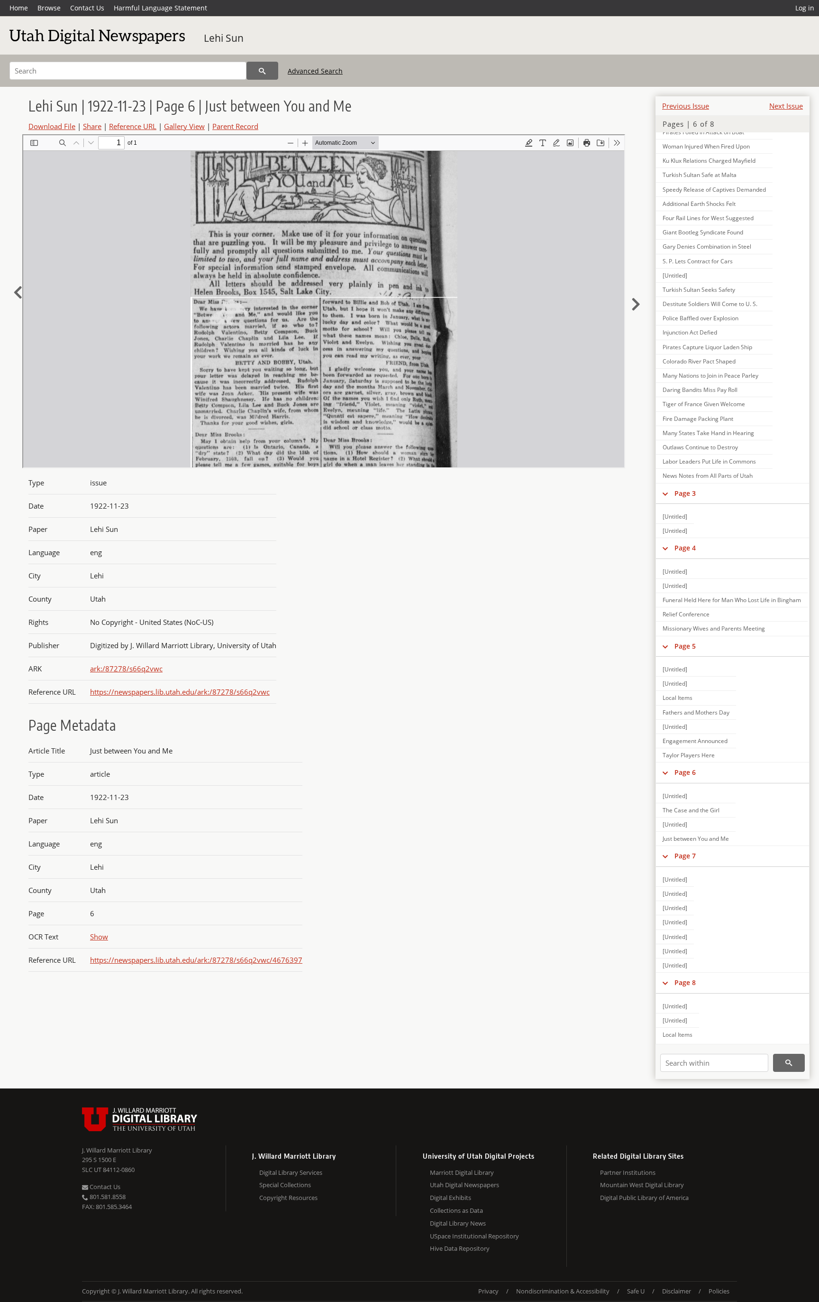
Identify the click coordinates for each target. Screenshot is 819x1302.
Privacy (488, 1291)
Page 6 (685, 772)
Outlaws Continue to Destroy (700, 447)
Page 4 (685, 547)
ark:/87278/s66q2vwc (126, 668)
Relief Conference (686, 614)
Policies (719, 1291)
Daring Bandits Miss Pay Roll (700, 390)
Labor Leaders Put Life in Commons (709, 461)
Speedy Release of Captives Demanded (714, 190)
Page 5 (685, 646)
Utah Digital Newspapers (464, 1185)
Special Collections (285, 1185)
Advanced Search (315, 70)
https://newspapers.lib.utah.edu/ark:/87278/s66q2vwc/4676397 (196, 960)
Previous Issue (685, 106)
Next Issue (786, 106)
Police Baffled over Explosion (700, 318)
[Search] (262, 71)
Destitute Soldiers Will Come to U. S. (710, 304)
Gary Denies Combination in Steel (707, 246)
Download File (51, 126)
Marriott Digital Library (462, 1172)
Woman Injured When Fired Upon (706, 146)
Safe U (636, 1291)
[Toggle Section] (665, 493)
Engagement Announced (695, 741)
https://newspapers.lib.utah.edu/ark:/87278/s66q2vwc (180, 692)
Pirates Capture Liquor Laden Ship (707, 347)
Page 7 (685, 855)
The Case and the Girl (691, 810)
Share (92, 126)
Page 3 (685, 493)
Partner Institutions (627, 1172)
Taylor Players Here (689, 755)
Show (99, 936)
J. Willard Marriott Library (117, 1150)
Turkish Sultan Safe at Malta (700, 175)
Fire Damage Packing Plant (698, 419)
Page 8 (685, 982)
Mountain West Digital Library (642, 1185)
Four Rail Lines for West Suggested (708, 218)
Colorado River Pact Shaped (699, 361)
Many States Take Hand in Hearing (708, 433)
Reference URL (132, 126)
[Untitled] (675, 275)
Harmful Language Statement (160, 7)
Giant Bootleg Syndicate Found (703, 232)
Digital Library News (458, 1223)
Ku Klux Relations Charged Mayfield (709, 161)
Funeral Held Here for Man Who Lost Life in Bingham (732, 600)
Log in (804, 7)
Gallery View (184, 126)
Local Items (677, 698)
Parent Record (235, 126)
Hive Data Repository (460, 1248)
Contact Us (87, 7)
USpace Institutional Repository (474, 1236)
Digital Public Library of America (644, 1197)
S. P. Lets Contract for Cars (698, 261)
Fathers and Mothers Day (696, 712)
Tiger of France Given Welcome (704, 404)
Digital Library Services (290, 1172)
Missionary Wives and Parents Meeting (714, 628)
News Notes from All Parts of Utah (708, 476)
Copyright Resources (288, 1197)
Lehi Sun (224, 38)
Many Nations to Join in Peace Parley (710, 376)
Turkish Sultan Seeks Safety (699, 290)
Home (18, 7)
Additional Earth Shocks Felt (699, 204)
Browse (49, 7)
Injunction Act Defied (690, 332)
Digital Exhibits (450, 1197)
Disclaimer (676, 1291)
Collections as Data (456, 1210)
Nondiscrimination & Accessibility (563, 1291)
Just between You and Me (696, 839)
